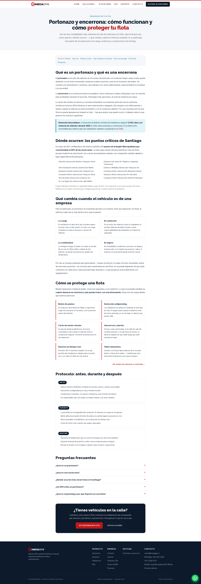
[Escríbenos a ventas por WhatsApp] (195, 578)
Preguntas (62, 62)
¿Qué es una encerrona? (68, 473)
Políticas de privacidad (104, 579)
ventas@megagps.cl (151, 553)
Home (76, 4)
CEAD (121, 129)
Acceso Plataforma (158, 4)
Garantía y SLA (112, 561)
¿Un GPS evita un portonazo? (70, 487)
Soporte (125, 4)
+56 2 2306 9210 (150, 561)
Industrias (95, 557)
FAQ (116, 4)
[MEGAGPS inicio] (40, 4)
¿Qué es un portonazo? (67, 465)
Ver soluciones (114, 525)
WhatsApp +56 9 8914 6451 (154, 557)
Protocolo (132, 59)
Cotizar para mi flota (89, 525)
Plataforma (105, 4)
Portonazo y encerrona (131, 553)
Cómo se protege (120, 59)
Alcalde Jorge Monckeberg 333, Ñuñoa (158, 564)
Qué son (75, 59)
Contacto (137, 4)
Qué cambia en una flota (102, 59)
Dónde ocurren (86, 59)
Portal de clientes (150, 568)
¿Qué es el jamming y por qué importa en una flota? (81, 494)
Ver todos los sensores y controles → (128, 364)
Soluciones (88, 4)
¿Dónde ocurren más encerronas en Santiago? (78, 480)
